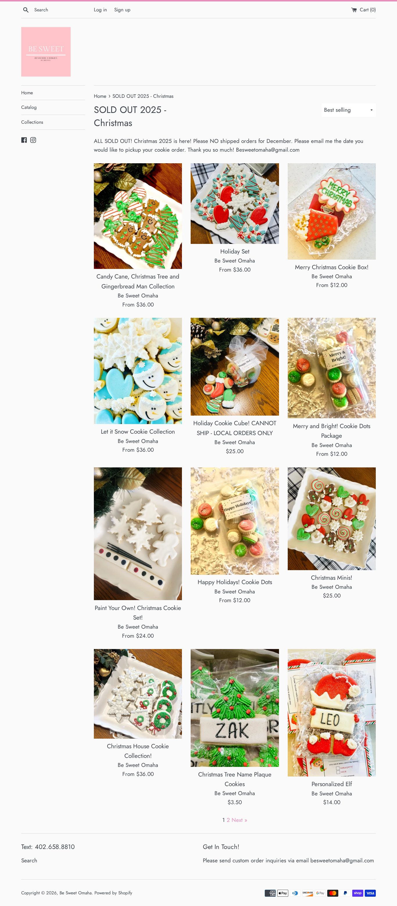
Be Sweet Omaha (76, 893)
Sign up (122, 9)
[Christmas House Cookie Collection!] (138, 693)
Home (27, 92)
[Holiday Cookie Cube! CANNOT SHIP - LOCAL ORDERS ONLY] (235, 367)
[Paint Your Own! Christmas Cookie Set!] (138, 533)
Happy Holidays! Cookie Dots (235, 582)
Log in (100, 9)
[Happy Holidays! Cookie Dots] (235, 521)
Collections (32, 122)
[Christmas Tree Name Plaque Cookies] (235, 708)
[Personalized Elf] (332, 712)
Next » (239, 820)
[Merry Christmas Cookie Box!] (332, 211)
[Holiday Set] (235, 203)
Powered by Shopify (113, 893)
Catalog (29, 107)
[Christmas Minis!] (332, 518)
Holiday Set (234, 251)
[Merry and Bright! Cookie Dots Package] (332, 368)
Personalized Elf (332, 784)
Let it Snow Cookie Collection (138, 431)
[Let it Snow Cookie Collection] (138, 371)
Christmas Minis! (331, 577)
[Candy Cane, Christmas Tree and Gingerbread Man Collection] (138, 216)
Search (29, 860)
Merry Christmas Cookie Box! (332, 267)
